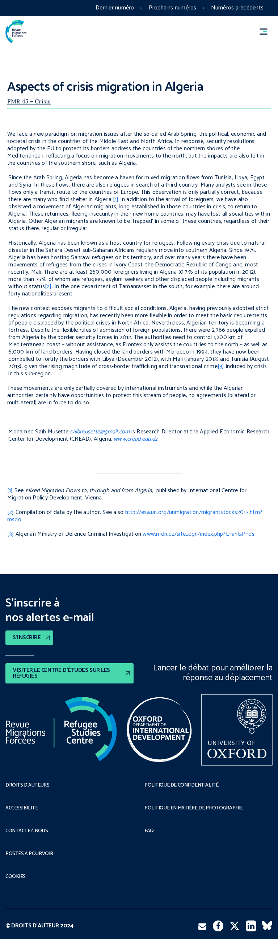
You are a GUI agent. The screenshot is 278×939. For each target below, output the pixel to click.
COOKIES (15, 877)
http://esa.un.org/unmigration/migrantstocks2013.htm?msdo (134, 515)
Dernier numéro (115, 8)
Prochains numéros (173, 8)
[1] (116, 199)
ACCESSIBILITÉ (21, 808)
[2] (48, 286)
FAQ (149, 831)
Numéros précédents (237, 8)
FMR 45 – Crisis (29, 101)
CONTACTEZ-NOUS (26, 831)
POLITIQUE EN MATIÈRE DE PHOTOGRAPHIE (193, 808)
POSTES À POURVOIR (29, 854)
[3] (221, 366)
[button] (267, 32)
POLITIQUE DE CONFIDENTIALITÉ (181, 785)
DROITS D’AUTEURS (27, 785)
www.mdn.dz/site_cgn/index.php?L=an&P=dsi (199, 534)
